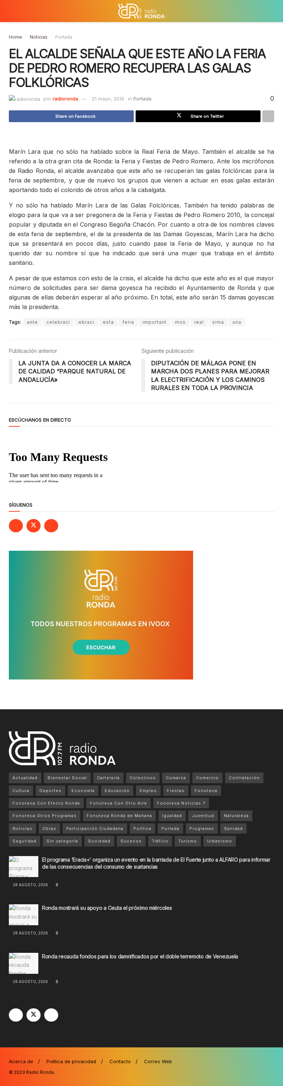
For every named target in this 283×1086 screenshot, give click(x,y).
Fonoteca (206, 790)
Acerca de (21, 1061)
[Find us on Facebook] (16, 525)
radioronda (65, 99)
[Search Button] (271, 11)
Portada (63, 37)
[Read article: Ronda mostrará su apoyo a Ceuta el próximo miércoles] (23, 914)
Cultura (21, 790)
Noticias (39, 37)
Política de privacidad (71, 1061)
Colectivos (143, 777)
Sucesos (131, 841)
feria (128, 322)
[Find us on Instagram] (51, 525)
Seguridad (24, 841)
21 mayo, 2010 (108, 99)
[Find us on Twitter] (34, 525)
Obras (49, 828)
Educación (117, 790)
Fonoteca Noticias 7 (181, 803)
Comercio (207, 777)
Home (15, 37)
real (199, 322)
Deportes (50, 790)
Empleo (148, 790)
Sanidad (233, 828)
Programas (201, 828)
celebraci (58, 322)
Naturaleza (236, 815)
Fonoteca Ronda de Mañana (119, 815)
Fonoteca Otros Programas (45, 815)
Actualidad (25, 777)
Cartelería (108, 777)
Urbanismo (219, 841)
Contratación (244, 777)
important (155, 322)
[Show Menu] (12, 11)
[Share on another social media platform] (268, 116)
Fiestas (176, 790)
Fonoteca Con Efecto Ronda (46, 803)
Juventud (203, 815)
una (237, 322)
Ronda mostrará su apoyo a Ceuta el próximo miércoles (107, 908)
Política (142, 828)
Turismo (187, 841)
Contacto (120, 1061)
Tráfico (160, 841)
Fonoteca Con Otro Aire (118, 803)
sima (218, 322)
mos (180, 322)
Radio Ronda (40, 1072)
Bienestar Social (67, 777)
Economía (83, 790)
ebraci (86, 322)
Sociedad (99, 841)
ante (32, 322)
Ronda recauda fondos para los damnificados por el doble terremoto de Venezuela (140, 956)
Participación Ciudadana (94, 828)
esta (108, 322)
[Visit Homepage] (141, 11)
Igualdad (172, 815)
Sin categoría (62, 841)
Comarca (176, 777)
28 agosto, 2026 (30, 885)
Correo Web (158, 1061)
